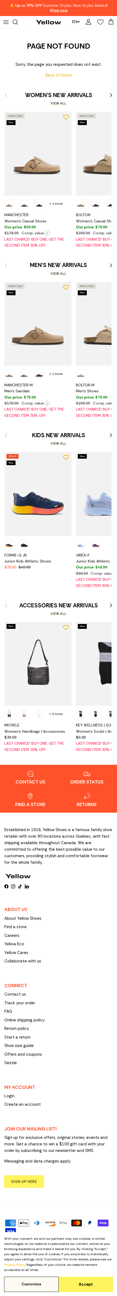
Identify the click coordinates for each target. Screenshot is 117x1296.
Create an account (22, 1104)
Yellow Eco (14, 944)
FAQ (8, 1011)
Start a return (17, 1037)
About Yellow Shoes (22, 918)
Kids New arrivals (58, 435)
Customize (31, 1284)
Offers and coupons (23, 1054)
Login (9, 1096)
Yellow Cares (16, 952)
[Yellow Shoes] (48, 21)
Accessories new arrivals (58, 605)
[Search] (18, 22)
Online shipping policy (24, 1020)
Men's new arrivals (58, 265)
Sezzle (10, 1062)
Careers (11, 935)
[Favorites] (99, 22)
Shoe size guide (19, 1045)
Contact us (15, 994)
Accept (86, 1284)
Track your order (19, 1003)
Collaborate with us (22, 961)
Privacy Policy (14, 1265)
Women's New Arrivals (58, 95)
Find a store (15, 927)
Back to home (58, 75)
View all (58, 103)
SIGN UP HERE (24, 1181)
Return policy (16, 1028)
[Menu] (6, 22)
